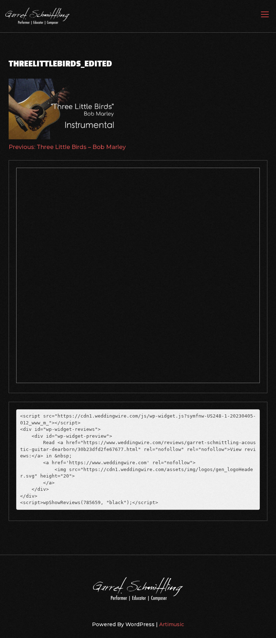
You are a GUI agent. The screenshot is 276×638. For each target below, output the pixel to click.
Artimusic (171, 624)
